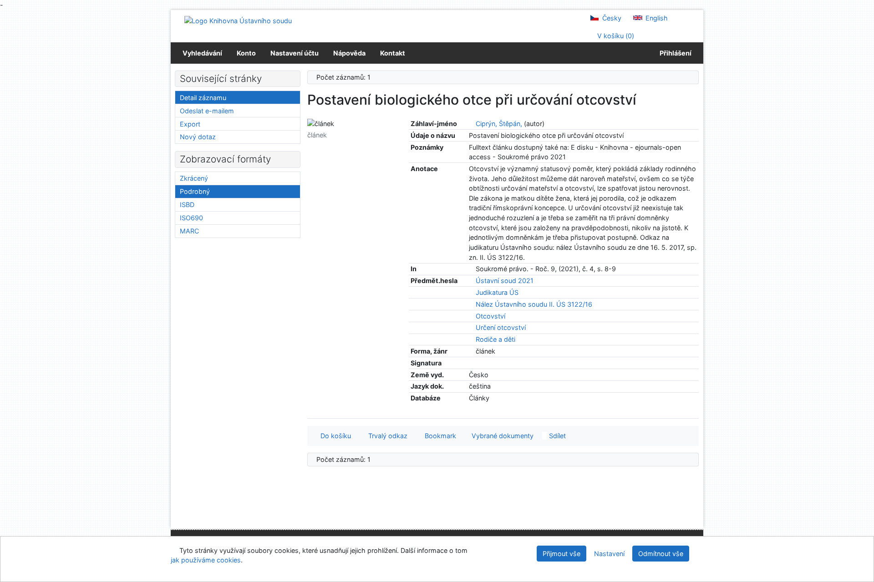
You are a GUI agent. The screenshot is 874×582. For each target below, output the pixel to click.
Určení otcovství (501, 327)
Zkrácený (194, 178)
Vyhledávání (202, 53)
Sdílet (556, 436)
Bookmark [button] (438, 436)
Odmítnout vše (660, 553)
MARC (189, 231)
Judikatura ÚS (497, 292)
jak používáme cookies (206, 560)
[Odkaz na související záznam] (471, 123)
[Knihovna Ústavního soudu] (238, 20)
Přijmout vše (561, 553)
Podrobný (195, 191)
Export (190, 124)
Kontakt (392, 53)
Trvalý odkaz (386, 436)
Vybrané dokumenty (502, 436)
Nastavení (609, 553)
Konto (246, 53)
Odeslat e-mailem (207, 111)
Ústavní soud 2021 (505, 280)
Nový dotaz (198, 137)
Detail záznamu (203, 97)
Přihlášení (674, 53)
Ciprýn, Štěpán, (499, 123)
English (656, 18)
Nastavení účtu (294, 53)
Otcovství (490, 316)
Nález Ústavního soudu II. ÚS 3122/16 (534, 304)
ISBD (187, 204)
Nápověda (349, 53)
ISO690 (191, 218)
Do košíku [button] (334, 436)
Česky (610, 18)
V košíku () (614, 36)
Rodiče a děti (495, 339)
